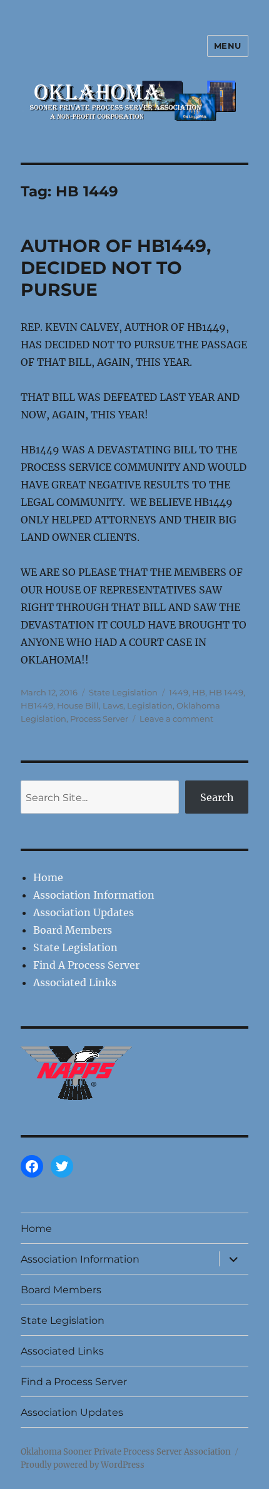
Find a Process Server (74, 1382)
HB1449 (37, 705)
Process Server (99, 719)
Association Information (94, 895)
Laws (113, 705)
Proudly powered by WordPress (83, 1465)
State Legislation (123, 692)
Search (217, 797)
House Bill (78, 705)
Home (48, 877)
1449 (178, 692)
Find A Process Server (86, 965)
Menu (227, 46)
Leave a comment (176, 719)
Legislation (150, 705)
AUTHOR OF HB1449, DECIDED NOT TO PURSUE (116, 267)
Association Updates (83, 912)
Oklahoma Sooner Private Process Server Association (126, 1451)
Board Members (72, 930)
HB (198, 692)
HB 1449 (226, 692)
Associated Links (74, 982)
